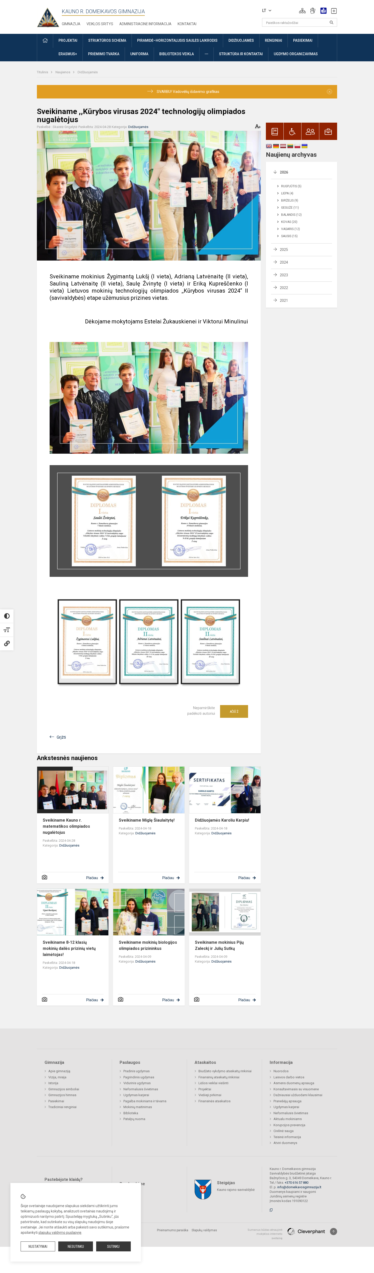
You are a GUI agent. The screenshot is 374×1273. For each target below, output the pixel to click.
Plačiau (92, 878)
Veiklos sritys (100, 24)
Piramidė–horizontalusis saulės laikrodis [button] (177, 40)
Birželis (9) (289, 200)
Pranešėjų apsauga (287, 1101)
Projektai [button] (68, 40)
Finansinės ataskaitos (214, 1101)
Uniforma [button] (139, 54)
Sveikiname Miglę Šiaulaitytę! (147, 820)
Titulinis (43, 72)
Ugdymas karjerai (136, 1095)
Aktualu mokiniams (288, 1119)
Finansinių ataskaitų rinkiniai (218, 1077)
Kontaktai (187, 24)
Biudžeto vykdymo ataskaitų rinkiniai (225, 1071)
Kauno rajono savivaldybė (236, 1189)
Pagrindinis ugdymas (138, 1077)
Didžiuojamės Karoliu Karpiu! (222, 820)
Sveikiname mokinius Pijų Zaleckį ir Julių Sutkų (219, 945)
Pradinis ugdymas (136, 1071)
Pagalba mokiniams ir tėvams (144, 1101)
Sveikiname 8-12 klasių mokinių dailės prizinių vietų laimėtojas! (69, 948)
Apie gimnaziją (59, 1071)
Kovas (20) (289, 222)
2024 (284, 262)
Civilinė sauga (284, 1131)
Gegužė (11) (290, 207)
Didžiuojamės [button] (241, 40)
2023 (284, 275)
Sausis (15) (289, 236)
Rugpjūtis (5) (291, 186)
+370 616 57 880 (296, 1182)
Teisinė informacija (287, 1137)
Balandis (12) (291, 215)
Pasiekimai (56, 1101)
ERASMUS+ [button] (68, 54)
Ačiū (234, 711)
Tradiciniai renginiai (62, 1107)
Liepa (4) (287, 193)
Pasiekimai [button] (302, 40)
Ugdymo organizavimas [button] (296, 54)
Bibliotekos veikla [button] (176, 54)
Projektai (204, 1089)
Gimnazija (71, 24)
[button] (302, 11)
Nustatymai (37, 1247)
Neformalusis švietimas (140, 1089)
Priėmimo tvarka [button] (103, 54)
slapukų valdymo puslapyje (59, 1233)
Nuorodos (281, 1071)
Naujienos (63, 72)
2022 (284, 288)
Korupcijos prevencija (289, 1125)
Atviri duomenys (285, 1143)
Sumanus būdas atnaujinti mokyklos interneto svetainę (265, 1234)
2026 (284, 172)
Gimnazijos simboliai (63, 1089)
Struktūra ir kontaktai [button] (241, 54)
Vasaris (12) (290, 229)
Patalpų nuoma (134, 1119)
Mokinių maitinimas (137, 1107)
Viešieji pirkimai (209, 1095)
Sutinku (113, 1247)
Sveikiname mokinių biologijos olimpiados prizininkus (148, 945)
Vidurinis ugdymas (137, 1083)
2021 (284, 300)
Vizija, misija (57, 1077)
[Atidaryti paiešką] (331, 22)
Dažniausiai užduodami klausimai (298, 1095)
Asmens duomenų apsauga (294, 1083)
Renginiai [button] (273, 40)
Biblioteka (130, 1113)
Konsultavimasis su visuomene (296, 1089)
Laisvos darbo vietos (289, 1077)
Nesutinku (76, 1247)
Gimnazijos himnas (62, 1095)
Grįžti (61, 737)
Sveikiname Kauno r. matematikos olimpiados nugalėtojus (66, 826)
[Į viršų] (333, 1231)
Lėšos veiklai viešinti (213, 1083)
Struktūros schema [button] (107, 40)
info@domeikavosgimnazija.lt (299, 1187)
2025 (284, 250)
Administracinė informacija (145, 24)
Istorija (53, 1083)
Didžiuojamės (88, 72)
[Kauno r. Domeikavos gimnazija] (49, 15)
